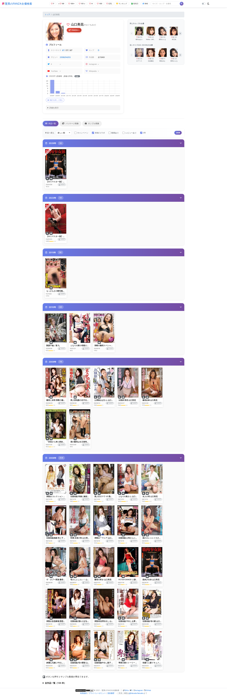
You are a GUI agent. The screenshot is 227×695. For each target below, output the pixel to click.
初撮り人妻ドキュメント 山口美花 (157, 663)
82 (173, 37)
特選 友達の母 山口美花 (80, 538)
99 (63, 4)
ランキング (122, 4)
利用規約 (83, 693)
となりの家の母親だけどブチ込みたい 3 (86, 345)
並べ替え (50, 133)
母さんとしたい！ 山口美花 (81, 579)
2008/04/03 (65, 57)
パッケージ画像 (72, 123)
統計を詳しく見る (56, 100)
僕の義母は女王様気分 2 (80, 442)
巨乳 (110, 4)
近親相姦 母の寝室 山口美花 (81, 663)
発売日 (135, 4)
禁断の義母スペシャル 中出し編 (107, 345)
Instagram (139, 690)
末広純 (174, 39)
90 (139, 59)
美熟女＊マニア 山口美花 (104, 538)
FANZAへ (75, 30)
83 (150, 37)
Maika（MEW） (151, 39)
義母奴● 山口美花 (150, 400)
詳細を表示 (54, 108)
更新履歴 (110, 693)
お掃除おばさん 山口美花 (104, 400)
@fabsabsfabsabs (136, 693)
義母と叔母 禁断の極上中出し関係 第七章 (63, 400)
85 (162, 37)
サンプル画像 (93, 123)
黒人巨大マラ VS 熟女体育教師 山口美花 (111, 496)
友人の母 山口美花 (150, 496)
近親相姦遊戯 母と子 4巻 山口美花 (60, 538)
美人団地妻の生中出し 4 (80, 400)
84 (139, 37)
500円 (63, 184)
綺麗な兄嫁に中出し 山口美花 (58, 663)
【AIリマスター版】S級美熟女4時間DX (62, 236)
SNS (146, 4)
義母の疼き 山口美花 (102, 579)
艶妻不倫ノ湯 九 (53, 345)
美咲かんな (162, 39)
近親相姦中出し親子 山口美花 (106, 663)
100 (100, 4)
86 (150, 59)
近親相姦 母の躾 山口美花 (153, 621)
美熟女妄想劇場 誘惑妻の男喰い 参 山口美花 (64, 621)
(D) (141, 37)
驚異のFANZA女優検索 (18, 3)
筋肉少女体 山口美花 (151, 579)
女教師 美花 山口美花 (127, 400)
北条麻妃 (151, 61)
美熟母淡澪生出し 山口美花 (105, 621)
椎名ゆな (162, 61)
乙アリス (139, 61)
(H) (141, 59)
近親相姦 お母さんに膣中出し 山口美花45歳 (136, 538)
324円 (111, 348)
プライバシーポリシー (97, 693)
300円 (63, 239)
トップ (47, 14)
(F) (164, 59)
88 (162, 59)
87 (63, 50)
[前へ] (131, 33)
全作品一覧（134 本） (55, 683)
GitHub (148, 690)
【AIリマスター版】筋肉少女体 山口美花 (63, 182)
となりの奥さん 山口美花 (128, 496)
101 (82, 4)
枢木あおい (139, 39)
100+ (73, 4)
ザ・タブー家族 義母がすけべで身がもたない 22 (66, 579)
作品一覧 (52, 123)
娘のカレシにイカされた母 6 (154, 538)
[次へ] (180, 33)
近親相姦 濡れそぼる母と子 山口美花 (85, 621)
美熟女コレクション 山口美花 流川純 (61, 496)
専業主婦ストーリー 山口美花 (130, 663)
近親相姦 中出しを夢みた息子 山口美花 (134, 621)
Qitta (127, 690)
